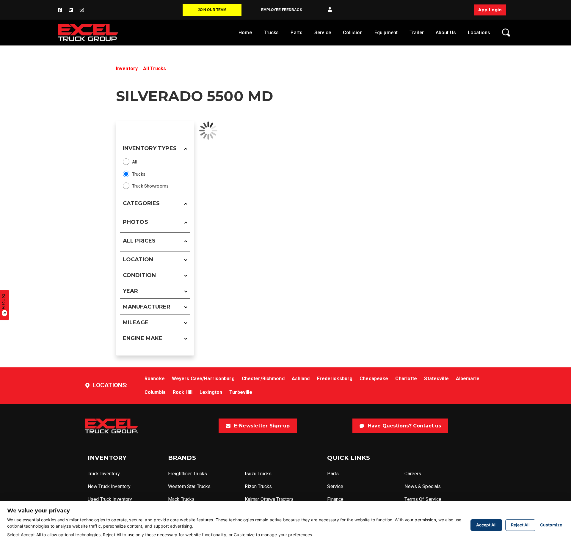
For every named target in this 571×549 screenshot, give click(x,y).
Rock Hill (182, 392)
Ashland (301, 378)
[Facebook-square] (60, 10)
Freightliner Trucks (187, 473)
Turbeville (240, 392)
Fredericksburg (335, 378)
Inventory (127, 68)
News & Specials (422, 486)
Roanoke (155, 378)
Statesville (436, 378)
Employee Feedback (281, 10)
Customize (551, 524)
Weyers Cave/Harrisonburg (203, 378)
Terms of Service (422, 499)
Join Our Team (212, 10)
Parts (296, 32)
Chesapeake (374, 378)
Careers (412, 473)
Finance (335, 499)
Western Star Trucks (189, 486)
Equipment (386, 32)
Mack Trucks (181, 499)
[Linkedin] (71, 10)
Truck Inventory (104, 473)
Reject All (520, 524)
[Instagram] (82, 10)
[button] (330, 9)
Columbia (155, 392)
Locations (479, 32)
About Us (446, 32)
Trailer (417, 32)
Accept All (486, 524)
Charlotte (406, 378)
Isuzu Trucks (258, 473)
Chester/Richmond (263, 378)
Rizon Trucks (258, 486)
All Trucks (154, 68)
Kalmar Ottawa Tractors (269, 499)
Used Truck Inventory (110, 499)
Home (245, 32)
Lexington (211, 392)
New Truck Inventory (109, 486)
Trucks (271, 32)
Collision (353, 32)
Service (322, 32)
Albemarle (467, 378)
